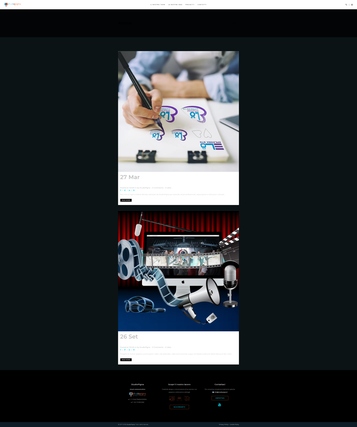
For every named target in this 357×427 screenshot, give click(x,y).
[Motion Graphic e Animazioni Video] (178, 271)
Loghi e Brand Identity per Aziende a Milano (168, 180)
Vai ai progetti (179, 407)
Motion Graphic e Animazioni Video (171, 339)
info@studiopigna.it (220, 392)
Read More (126, 200)
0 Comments (157, 188)
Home (234, 23)
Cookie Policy (234, 424)
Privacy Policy (223, 424)
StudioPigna (145, 188)
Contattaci (220, 398)
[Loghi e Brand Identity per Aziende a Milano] (178, 111)
